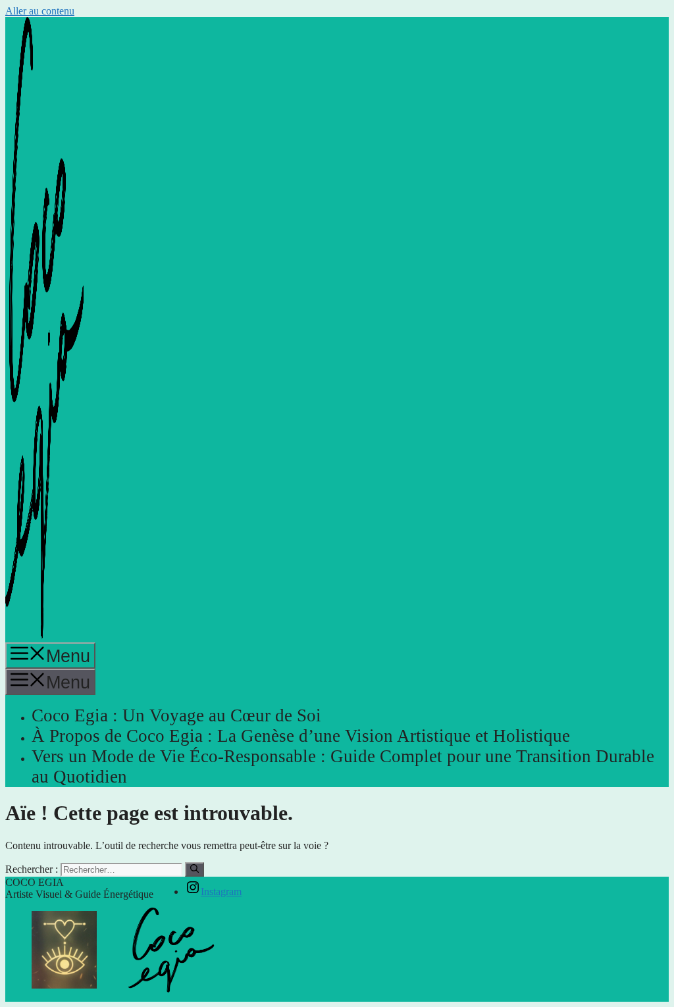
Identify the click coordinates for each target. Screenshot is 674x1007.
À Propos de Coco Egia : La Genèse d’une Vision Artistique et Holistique (301, 736)
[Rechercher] (194, 869)
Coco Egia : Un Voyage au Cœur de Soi (176, 715)
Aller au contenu (39, 10)
